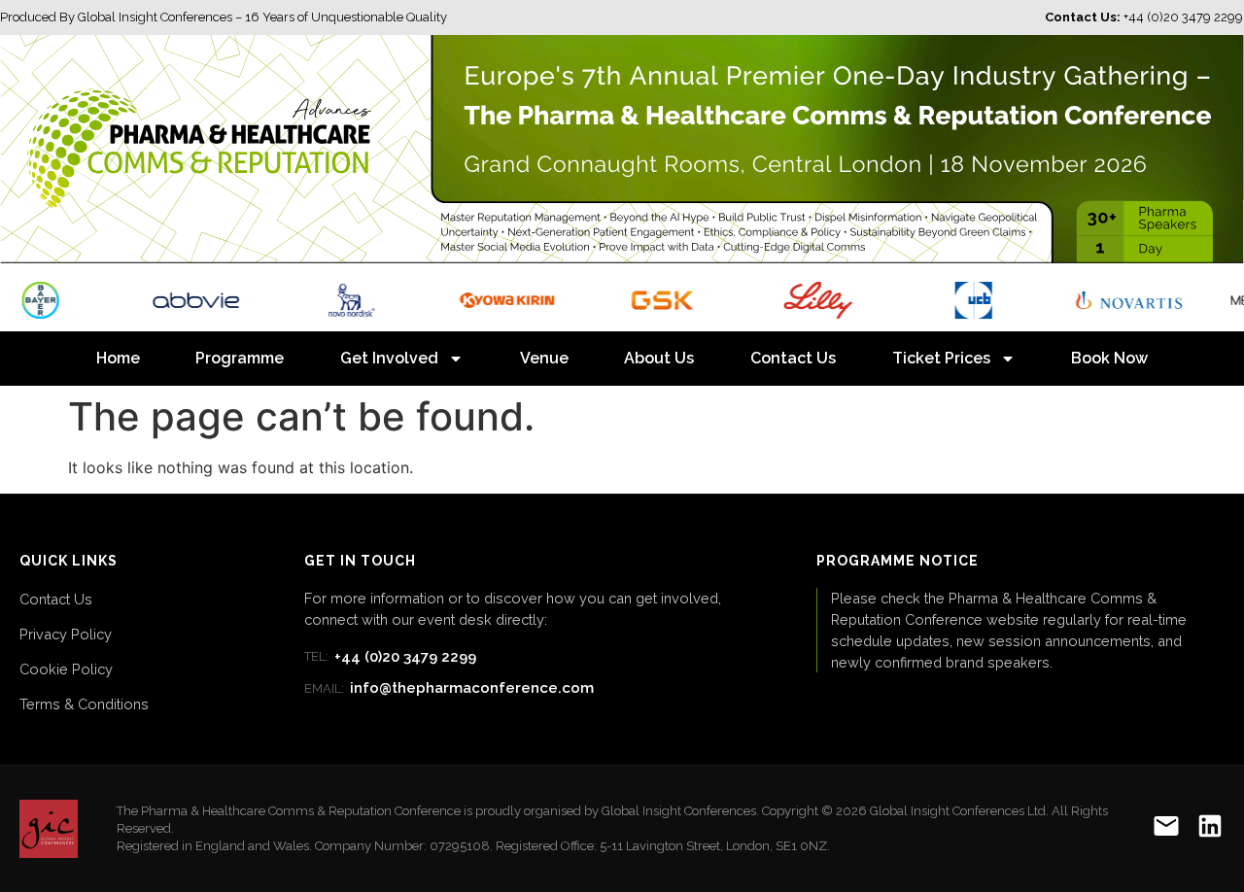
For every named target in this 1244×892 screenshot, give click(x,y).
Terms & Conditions (84, 704)
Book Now (1109, 358)
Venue (544, 358)
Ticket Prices (941, 358)
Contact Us (793, 358)
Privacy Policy (65, 634)
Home (118, 358)
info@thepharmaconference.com (449, 688)
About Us (659, 358)
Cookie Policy (66, 669)
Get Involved (389, 358)
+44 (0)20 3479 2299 (390, 657)
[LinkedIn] (1210, 829)
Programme (239, 358)
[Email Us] (1166, 829)
